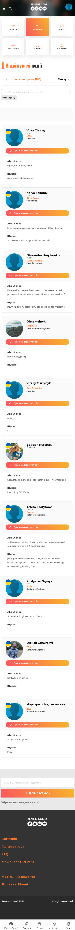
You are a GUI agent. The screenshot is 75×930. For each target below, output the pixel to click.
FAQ (5, 854)
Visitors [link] (39, 928)
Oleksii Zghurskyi (40, 643)
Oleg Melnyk (36, 321)
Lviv (28, 133)
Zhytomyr (31, 447)
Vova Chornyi (36, 130)
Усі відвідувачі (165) (27, 79)
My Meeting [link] (54, 928)
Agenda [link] (27, 928)
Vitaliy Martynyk (39, 383)
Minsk (29, 258)
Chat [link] (68, 928)
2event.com (9, 901)
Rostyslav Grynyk (39, 581)
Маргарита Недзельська (46, 704)
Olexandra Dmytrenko (43, 255)
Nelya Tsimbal (37, 193)
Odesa (30, 510)
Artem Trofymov (39, 507)
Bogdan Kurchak (39, 444)
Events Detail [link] (11, 928)
